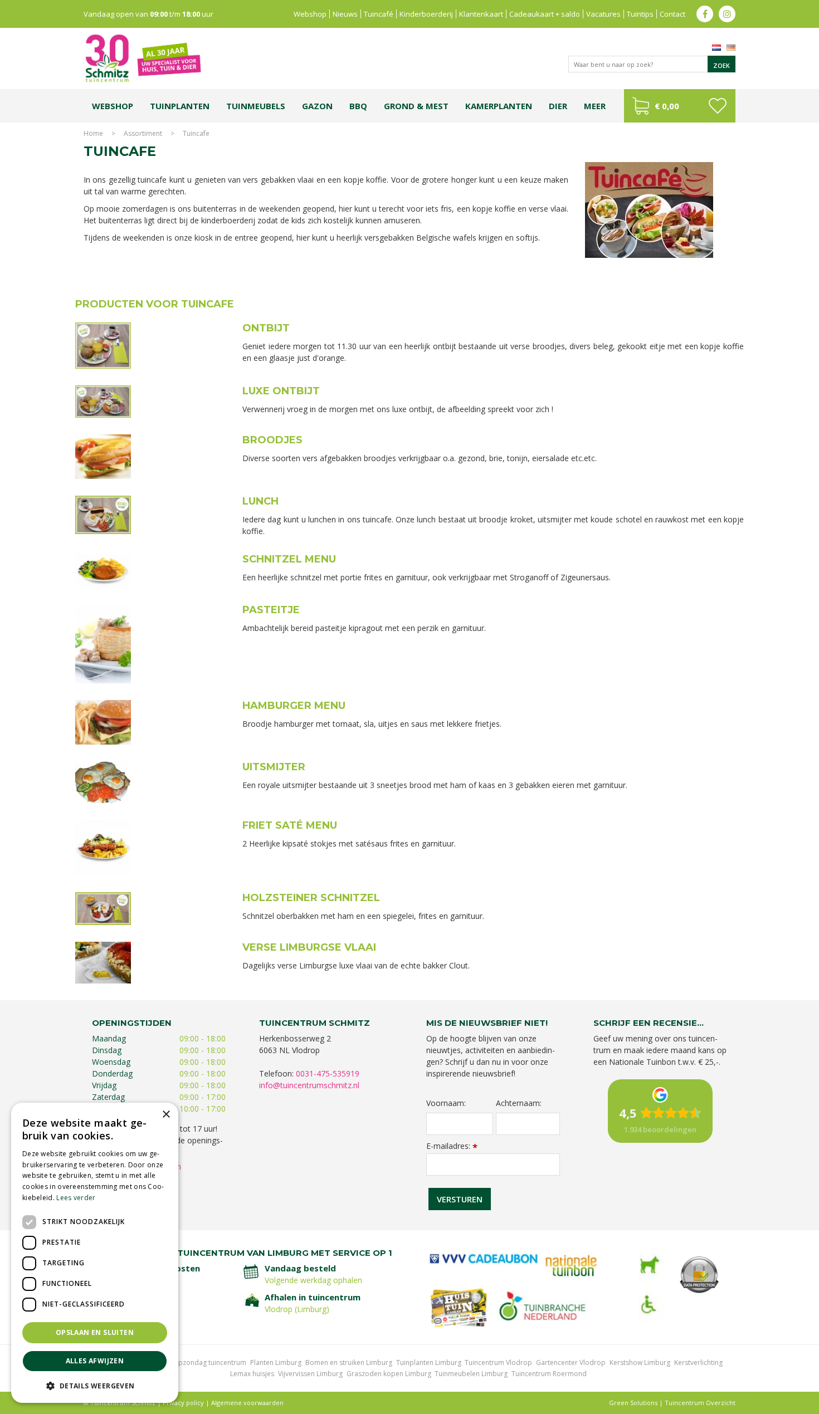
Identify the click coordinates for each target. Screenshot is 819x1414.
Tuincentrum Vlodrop (498, 1362)
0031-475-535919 (327, 1073)
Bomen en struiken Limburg (348, 1362)
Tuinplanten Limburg (428, 1362)
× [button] (166, 1114)
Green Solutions (633, 1402)
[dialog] (94, 1253)
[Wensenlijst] (717, 106)
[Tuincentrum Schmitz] (143, 57)
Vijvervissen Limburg (310, 1373)
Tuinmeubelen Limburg (471, 1373)
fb (704, 14)
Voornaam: (446, 1103)
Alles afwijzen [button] (95, 1361)
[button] (94, 1385)
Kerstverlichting (698, 1362)
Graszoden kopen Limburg (389, 1373)
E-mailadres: (451, 1146)
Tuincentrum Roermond (549, 1373)
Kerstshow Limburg (640, 1362)
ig (727, 14)
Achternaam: (519, 1103)
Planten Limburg (275, 1362)
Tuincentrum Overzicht (700, 1402)
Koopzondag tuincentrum (205, 1362)
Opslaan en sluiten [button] (95, 1332)
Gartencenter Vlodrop (571, 1362)
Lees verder (75, 1197)
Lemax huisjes (252, 1373)
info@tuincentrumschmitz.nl (309, 1085)
